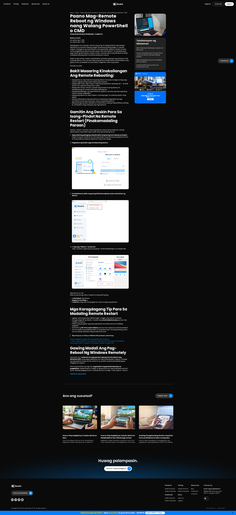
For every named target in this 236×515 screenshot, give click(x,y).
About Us (181, 498)
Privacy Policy (221, 508)
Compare (194, 494)
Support (180, 501)
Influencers (194, 491)
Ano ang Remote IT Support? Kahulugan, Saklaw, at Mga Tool (92, 343)
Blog (192, 489)
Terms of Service (210, 508)
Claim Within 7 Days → (155, 513)
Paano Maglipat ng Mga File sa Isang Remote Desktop (89, 339)
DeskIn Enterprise (170, 491)
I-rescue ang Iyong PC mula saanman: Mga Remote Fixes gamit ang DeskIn (97, 341)
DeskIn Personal (170, 489)
